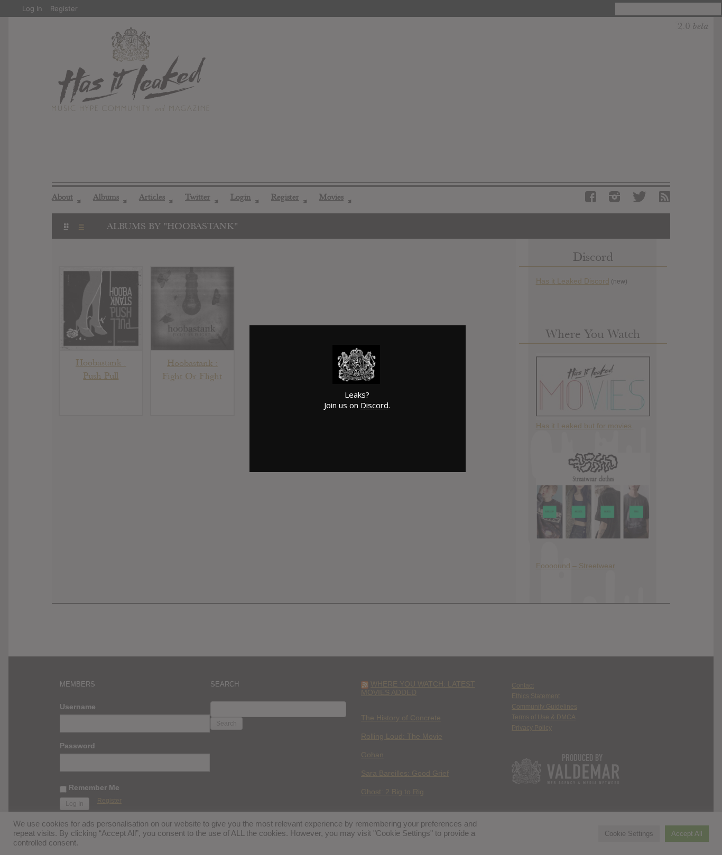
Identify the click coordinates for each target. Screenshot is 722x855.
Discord (374, 405)
